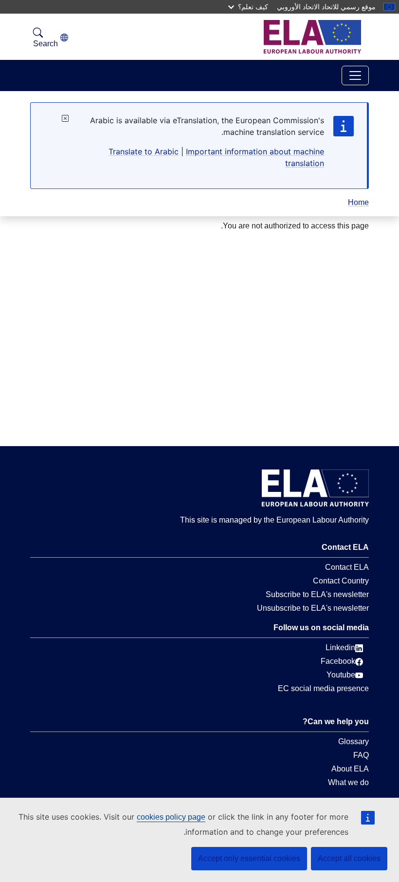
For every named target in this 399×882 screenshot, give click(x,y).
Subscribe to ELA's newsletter (317, 594)
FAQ (361, 755)
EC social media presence (323, 688)
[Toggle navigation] (355, 75)
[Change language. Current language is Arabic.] (64, 38)
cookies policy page (171, 817)
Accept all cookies (349, 858)
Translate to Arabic (144, 151)
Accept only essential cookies (249, 858)
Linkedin (340, 647)
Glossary (353, 741)
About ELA (350, 769)
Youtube (340, 675)
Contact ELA (347, 567)
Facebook (338, 661)
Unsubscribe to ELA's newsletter (313, 608)
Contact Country (341, 581)
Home (358, 202)
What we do (348, 782)
